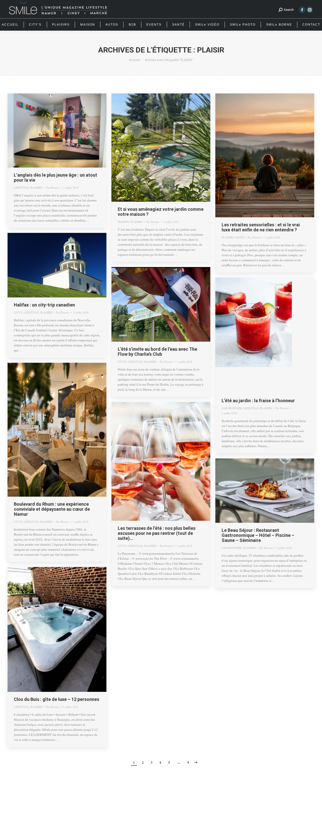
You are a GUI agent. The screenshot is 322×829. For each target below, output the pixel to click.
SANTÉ (239, 237)
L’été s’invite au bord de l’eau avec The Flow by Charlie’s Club (157, 351)
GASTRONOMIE (232, 408)
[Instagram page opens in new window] (309, 10)
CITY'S (18, 312)
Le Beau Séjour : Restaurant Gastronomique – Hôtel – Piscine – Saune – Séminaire (258, 535)
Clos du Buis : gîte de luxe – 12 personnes (56, 699)
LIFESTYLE (21, 187)
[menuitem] (10, 25)
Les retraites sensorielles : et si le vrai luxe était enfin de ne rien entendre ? (261, 227)
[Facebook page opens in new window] (302, 10)
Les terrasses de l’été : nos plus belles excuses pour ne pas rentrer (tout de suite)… (156, 533)
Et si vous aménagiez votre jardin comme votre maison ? (161, 211)
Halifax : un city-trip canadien (44, 304)
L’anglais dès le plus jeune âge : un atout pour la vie (55, 177)
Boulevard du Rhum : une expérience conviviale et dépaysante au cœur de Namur (52, 509)
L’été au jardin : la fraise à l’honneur (258, 400)
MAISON (123, 222)
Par (52, 187)
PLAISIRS (36, 187)
